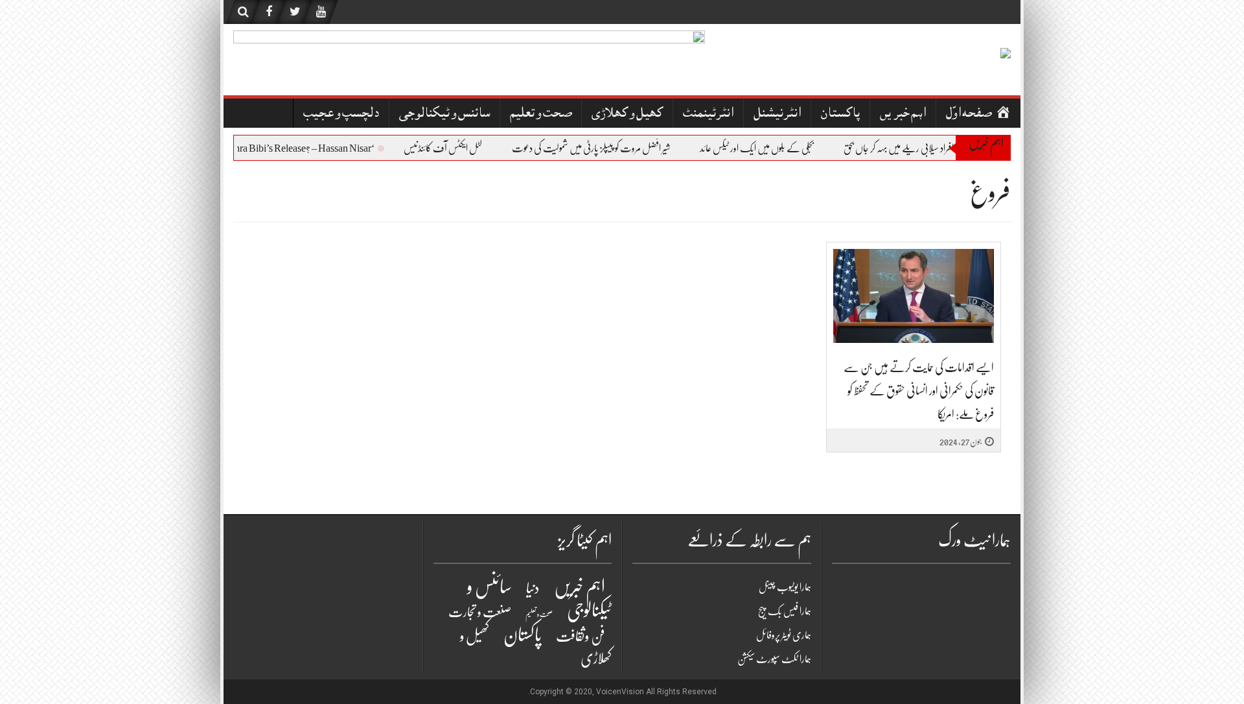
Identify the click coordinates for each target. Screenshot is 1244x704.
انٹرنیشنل (777, 114)
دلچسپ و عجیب (341, 114)
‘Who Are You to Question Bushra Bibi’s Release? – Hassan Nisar (253, 148)
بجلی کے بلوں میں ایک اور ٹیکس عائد (765, 148)
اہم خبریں (903, 114)
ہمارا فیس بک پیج (784, 611)
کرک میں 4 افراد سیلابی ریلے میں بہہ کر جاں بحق (924, 148)
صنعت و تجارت (479, 612)
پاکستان (840, 114)
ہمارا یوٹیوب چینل (785, 587)
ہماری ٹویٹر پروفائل (783, 635)
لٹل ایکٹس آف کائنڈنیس (451, 148)
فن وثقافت (580, 636)
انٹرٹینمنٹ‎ (708, 114)
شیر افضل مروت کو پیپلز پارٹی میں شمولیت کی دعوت (599, 148)
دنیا (533, 588)
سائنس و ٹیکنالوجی (444, 114)
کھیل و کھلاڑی (627, 114)
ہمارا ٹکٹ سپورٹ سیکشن (774, 659)
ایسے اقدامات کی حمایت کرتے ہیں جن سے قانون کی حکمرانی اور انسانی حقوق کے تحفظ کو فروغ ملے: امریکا (919, 390)
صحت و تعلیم (540, 114)
